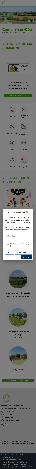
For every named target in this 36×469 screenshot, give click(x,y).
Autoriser (26, 257)
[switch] (6, 244)
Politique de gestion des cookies (16, 229)
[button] (18, 236)
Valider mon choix (23, 252)
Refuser (10, 252)
